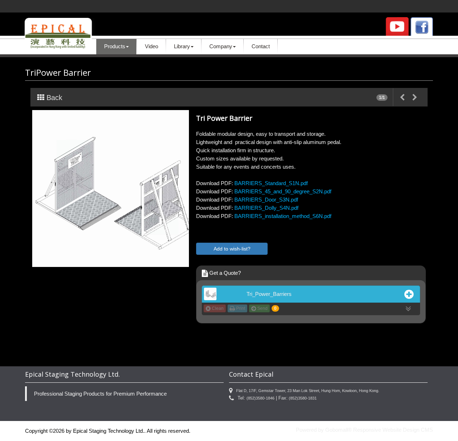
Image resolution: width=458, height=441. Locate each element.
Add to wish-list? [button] (232, 249)
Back (53, 97)
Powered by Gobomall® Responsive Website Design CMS (364, 430)
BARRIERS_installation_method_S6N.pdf (282, 216)
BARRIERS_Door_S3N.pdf (266, 200)
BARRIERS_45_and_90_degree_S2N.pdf (282, 191)
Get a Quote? (224, 273)
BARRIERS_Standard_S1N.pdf (271, 183)
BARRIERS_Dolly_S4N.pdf (266, 208)
